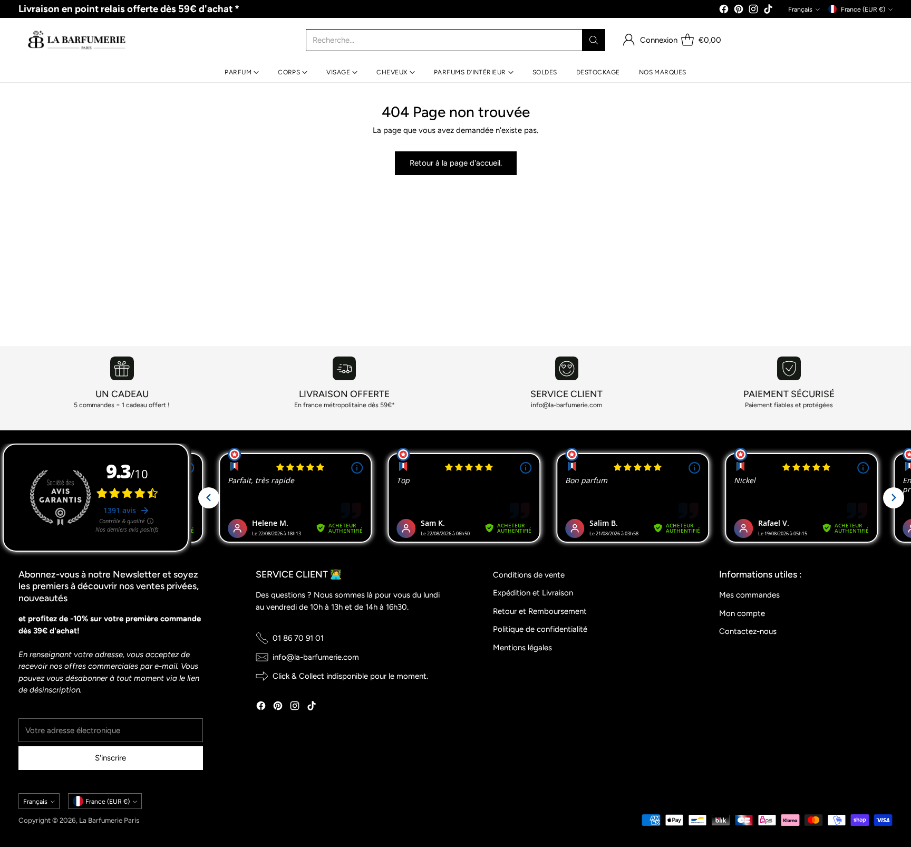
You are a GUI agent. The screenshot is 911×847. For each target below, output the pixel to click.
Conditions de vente (529, 575)
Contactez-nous (748, 631)
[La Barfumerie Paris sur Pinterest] (738, 11)
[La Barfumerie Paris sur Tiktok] (768, 11)
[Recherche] (593, 40)
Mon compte (742, 613)
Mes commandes (749, 595)
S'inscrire (110, 758)
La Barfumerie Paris (109, 820)
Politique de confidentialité (540, 629)
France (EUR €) (863, 9)
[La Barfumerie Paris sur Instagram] (753, 11)
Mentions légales (522, 647)
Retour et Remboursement (540, 611)
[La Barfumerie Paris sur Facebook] (724, 11)
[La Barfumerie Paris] (77, 40)
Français (800, 9)
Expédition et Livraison (533, 593)
